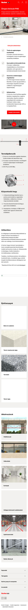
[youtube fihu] (5, 598)
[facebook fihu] (2, 598)
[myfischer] (22, 2)
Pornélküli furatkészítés (8, 37)
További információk (14, 112)
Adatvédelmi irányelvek (8, 607)
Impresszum (23, 605)
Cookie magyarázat (14, 605)
